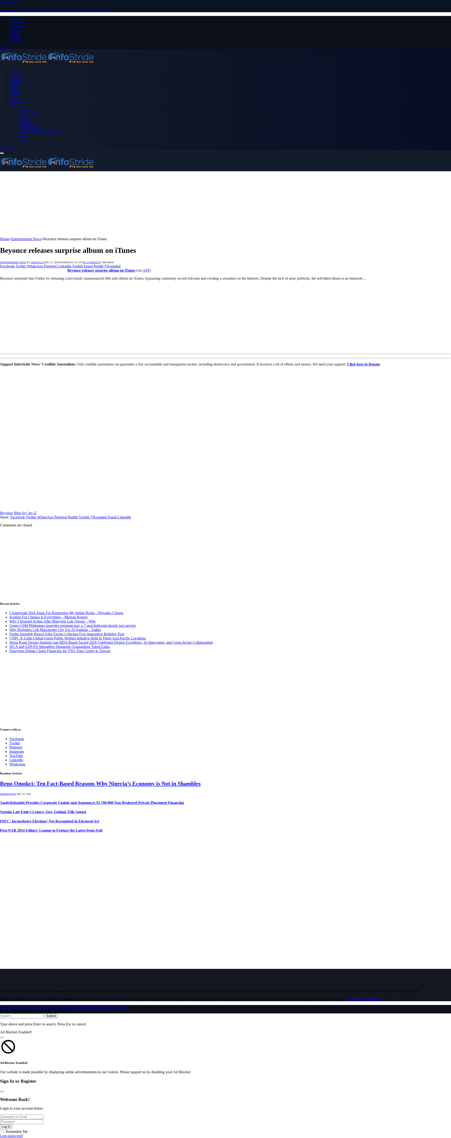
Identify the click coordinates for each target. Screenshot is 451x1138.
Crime (14, 85)
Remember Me (17, 1132)
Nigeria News (8, 794)
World (23, 135)
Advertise (16, 22)
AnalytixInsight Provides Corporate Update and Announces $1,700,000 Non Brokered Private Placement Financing (92, 803)
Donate (14, 31)
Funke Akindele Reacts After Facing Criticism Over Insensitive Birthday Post (66, 634)
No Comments (91, 262)
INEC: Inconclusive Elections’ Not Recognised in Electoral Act (49, 821)
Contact (15, 39)
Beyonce (6, 513)
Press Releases (29, 127)
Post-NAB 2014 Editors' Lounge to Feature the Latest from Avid (51, 830)
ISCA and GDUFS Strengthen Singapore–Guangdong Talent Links (59, 647)
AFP (146, 270)
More (13, 106)
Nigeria (14, 89)
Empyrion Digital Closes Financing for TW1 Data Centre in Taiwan (59, 651)
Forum (14, 35)
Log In (6, 1126)
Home (14, 72)
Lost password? (11, 1136)
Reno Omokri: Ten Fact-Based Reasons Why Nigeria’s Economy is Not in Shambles (100, 783)
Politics (14, 93)
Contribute (17, 26)
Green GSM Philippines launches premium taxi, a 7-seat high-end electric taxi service (72, 626)
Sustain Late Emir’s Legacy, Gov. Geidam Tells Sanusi (43, 812)
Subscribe (7, 148)
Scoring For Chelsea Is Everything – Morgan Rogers (48, 617)
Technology (18, 102)
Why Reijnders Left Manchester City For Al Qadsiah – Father (55, 630)
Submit (51, 1016)
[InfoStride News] (47, 64)
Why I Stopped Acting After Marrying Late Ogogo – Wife (52, 621)
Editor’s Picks (29, 114)
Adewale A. (38, 262)
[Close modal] (2, 1037)
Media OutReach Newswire (39, 131)
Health (24, 119)
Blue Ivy (20, 513)
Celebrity (16, 81)
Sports (14, 97)
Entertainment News (13, 262)
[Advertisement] (141, 204)
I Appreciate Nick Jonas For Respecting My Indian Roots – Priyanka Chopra (66, 613)
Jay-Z (32, 513)
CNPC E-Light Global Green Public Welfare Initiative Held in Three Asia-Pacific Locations (77, 638)
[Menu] (2, 153)
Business (16, 76)
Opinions (25, 123)
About (14, 18)
